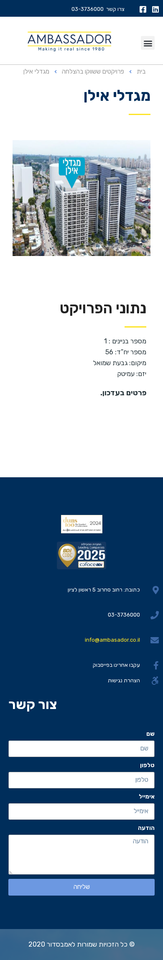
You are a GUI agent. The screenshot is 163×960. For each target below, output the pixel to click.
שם (150, 733)
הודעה (146, 828)
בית (141, 71)
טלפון (147, 765)
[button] (148, 43)
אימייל (147, 796)
